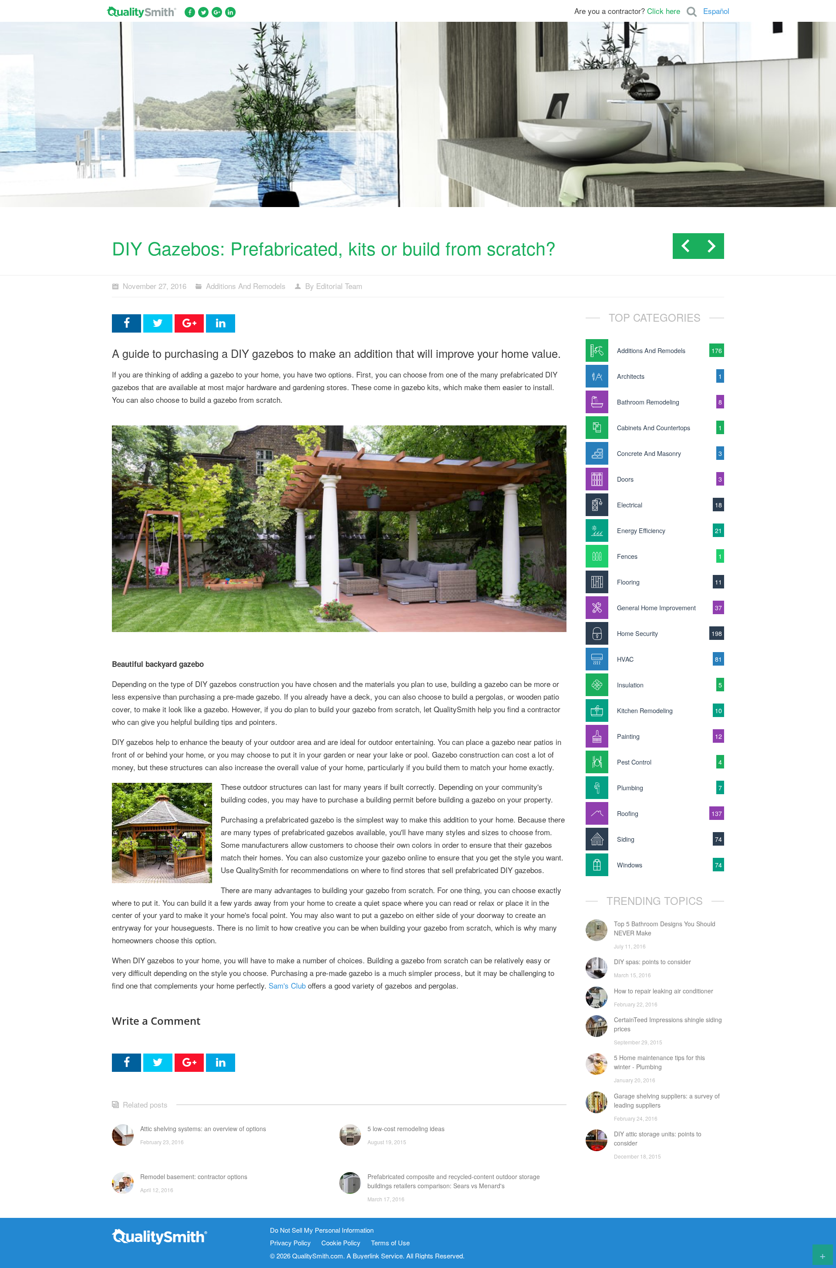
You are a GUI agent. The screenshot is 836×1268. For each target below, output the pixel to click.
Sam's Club (287, 985)
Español (716, 10)
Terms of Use (390, 1243)
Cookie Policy (341, 1243)
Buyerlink (366, 1255)
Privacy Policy (290, 1243)
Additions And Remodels (246, 285)
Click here (663, 10)
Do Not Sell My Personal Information (322, 1230)
